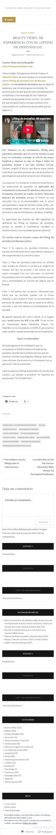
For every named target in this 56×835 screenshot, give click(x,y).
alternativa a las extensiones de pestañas (19, 425)
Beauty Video (28, 33)
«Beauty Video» (10, 77)
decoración (9, 737)
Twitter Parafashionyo (28, 590)
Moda (7, 756)
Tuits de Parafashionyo (12, 598)
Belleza (42, 425)
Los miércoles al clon (13, 750)
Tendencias (9, 772)
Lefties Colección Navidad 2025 (18, 642)
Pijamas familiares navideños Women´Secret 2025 (26, 636)
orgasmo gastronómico (15, 759)
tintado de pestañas (11, 441)
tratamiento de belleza (30, 441)
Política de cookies (30, 823)
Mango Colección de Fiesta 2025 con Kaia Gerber (26, 639)
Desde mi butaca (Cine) (15, 740)
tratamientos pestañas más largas (17, 446)
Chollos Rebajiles (12, 734)
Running (8, 766)
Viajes (7, 778)
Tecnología (9, 769)
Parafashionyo (37, 55)
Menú (10, 20)
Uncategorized (11, 775)
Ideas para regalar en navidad (17, 747)
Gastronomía (10, 743)
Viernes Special (11, 782)
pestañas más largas (26, 437)
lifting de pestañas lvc (30, 433)
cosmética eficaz (10, 429)
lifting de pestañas (10, 433)
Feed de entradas (12, 810)
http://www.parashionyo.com (17, 66)
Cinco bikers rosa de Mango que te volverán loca (14, 463)
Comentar (43, 522)
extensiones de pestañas (28, 429)
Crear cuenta (10, 804)
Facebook (28, 568)
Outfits (8, 763)
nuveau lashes (9, 437)
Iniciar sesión (10, 807)
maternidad (10, 753)
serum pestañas (43, 437)
